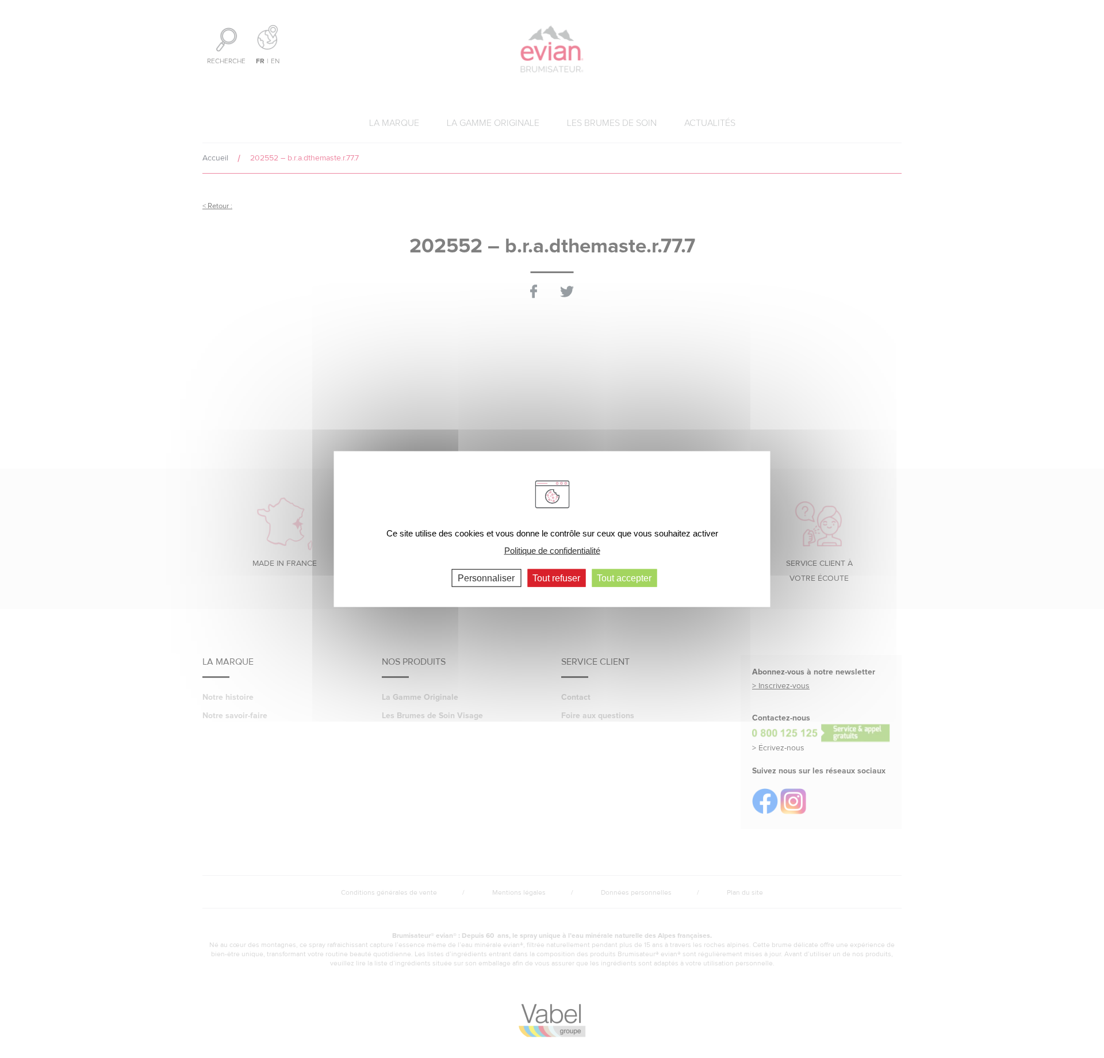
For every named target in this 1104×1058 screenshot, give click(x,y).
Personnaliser (486, 577)
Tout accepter (624, 577)
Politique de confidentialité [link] (552, 550)
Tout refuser (556, 577)
